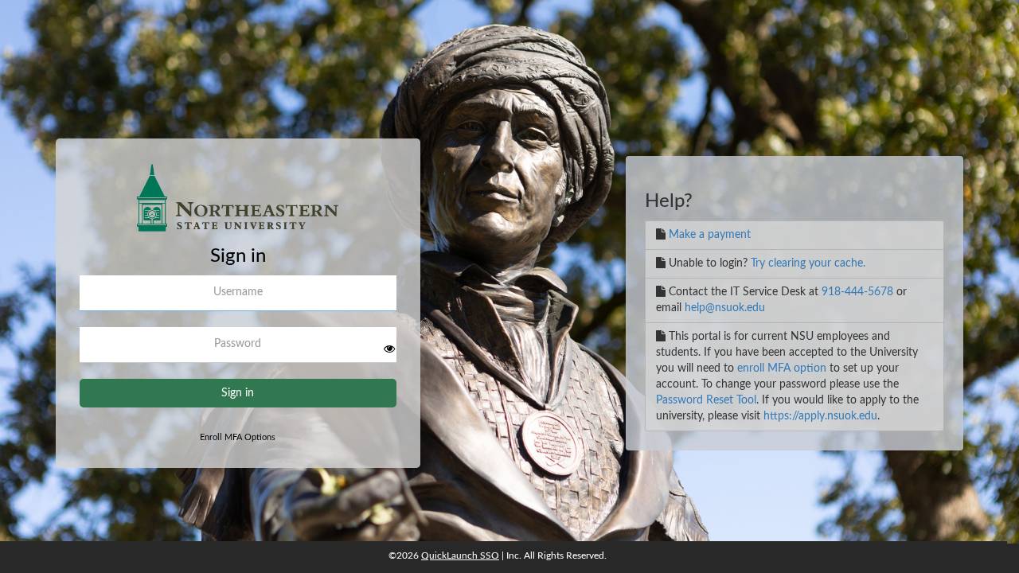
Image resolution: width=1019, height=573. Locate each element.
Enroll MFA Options (237, 437)
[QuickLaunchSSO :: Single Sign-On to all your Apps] (238, 204)
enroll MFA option (781, 368)
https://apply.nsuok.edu (820, 416)
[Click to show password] (389, 348)
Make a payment (710, 234)
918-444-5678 (857, 292)
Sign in (237, 393)
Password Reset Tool (706, 400)
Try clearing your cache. (808, 263)
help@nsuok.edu (725, 308)
